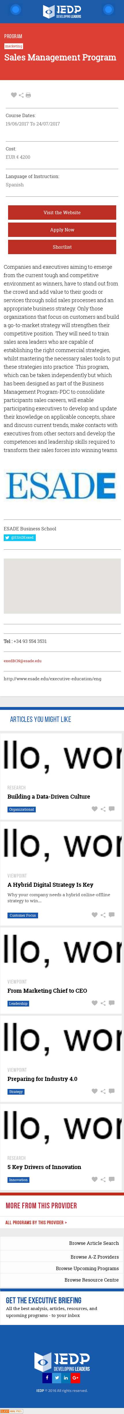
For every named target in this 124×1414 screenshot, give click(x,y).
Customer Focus (23, 915)
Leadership (18, 1003)
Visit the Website (62, 212)
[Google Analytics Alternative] (11, 1410)
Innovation (18, 1179)
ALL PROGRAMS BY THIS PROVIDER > (36, 1222)
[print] (28, 95)
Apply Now (62, 230)
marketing (13, 46)
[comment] (110, 809)
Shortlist (62, 247)
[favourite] (14, 95)
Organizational (21, 809)
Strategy (16, 1091)
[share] (21, 95)
